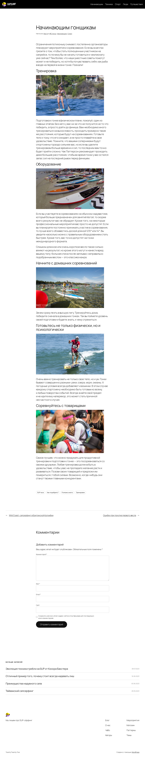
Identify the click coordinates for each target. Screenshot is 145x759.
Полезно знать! (67, 492)
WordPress (135, 752)
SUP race (40, 492)
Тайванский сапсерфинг (20, 691)
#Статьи (53, 34)
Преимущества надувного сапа (24, 683)
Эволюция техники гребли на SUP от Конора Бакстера (37, 668)
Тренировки (80, 492)
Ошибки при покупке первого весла (119, 515)
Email (38, 594)
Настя (46, 34)
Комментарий (41, 554)
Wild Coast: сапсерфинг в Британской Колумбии (31, 515)
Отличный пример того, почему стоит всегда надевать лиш (40, 676)
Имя (38, 584)
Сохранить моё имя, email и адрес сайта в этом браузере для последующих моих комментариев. (66, 617)
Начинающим (62, 34)
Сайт (38, 605)
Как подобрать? (53, 492)
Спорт (70, 34)
